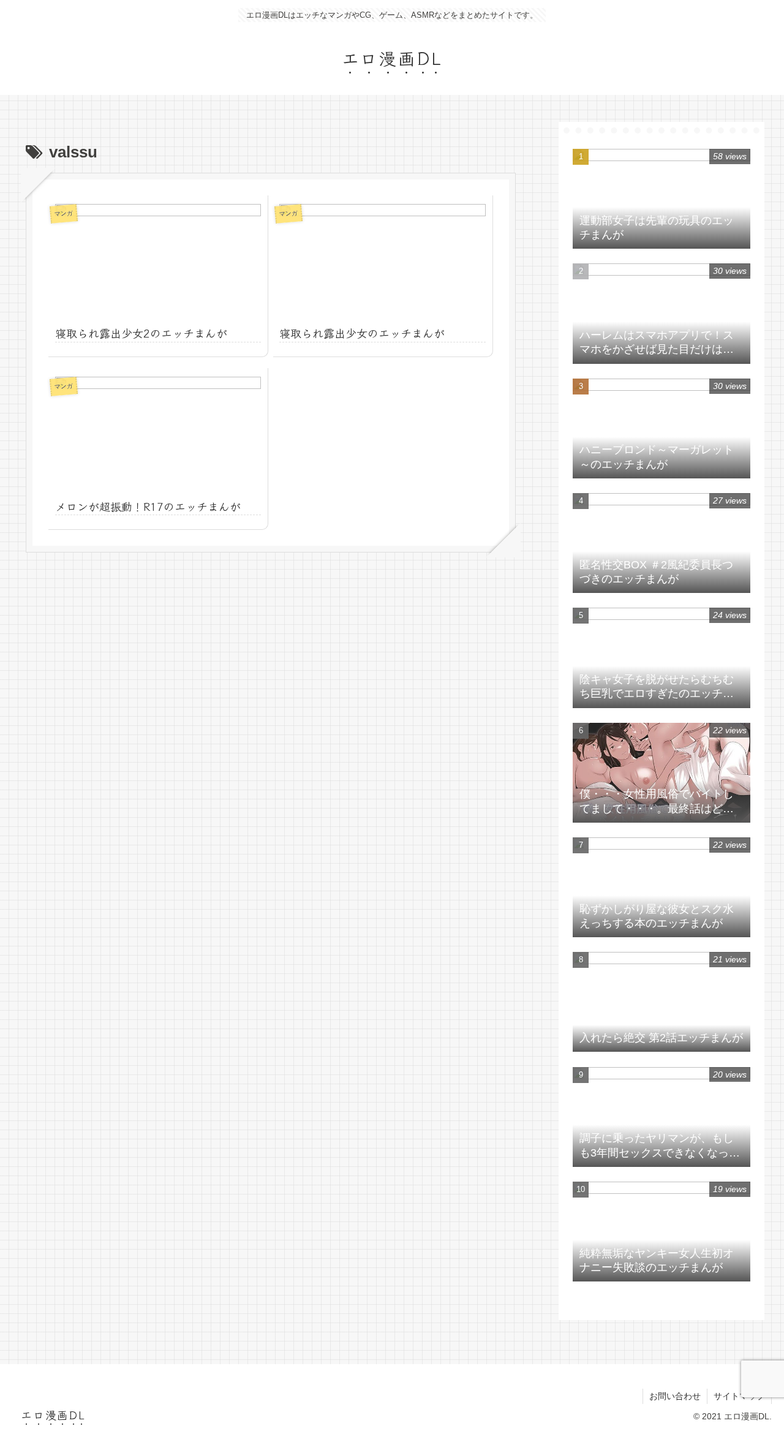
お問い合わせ (675, 1396)
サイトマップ (739, 1396)
